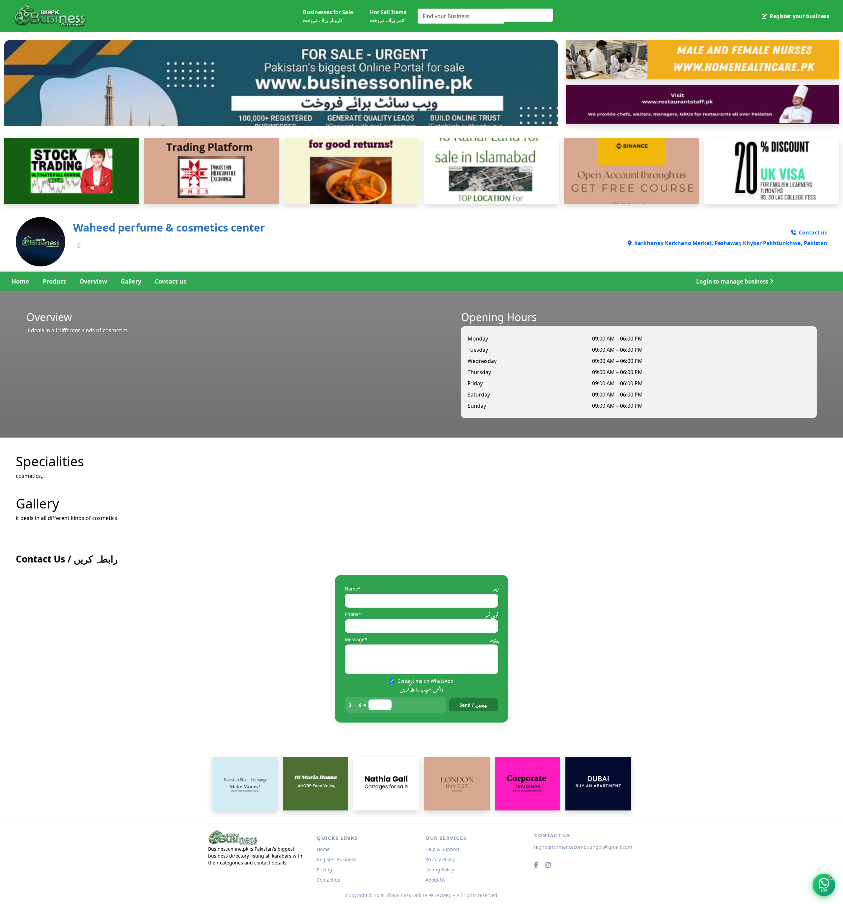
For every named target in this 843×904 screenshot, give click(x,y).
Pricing (324, 869)
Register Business (336, 859)
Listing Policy (439, 869)
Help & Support (442, 849)
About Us (435, 880)
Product (54, 281)
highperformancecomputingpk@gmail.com (583, 846)
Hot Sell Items (388, 16)
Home (20, 281)
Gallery (131, 281)
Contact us (170, 281)
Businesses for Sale (328, 16)
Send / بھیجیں (473, 705)
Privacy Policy (440, 859)
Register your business (798, 16)
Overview (93, 281)
